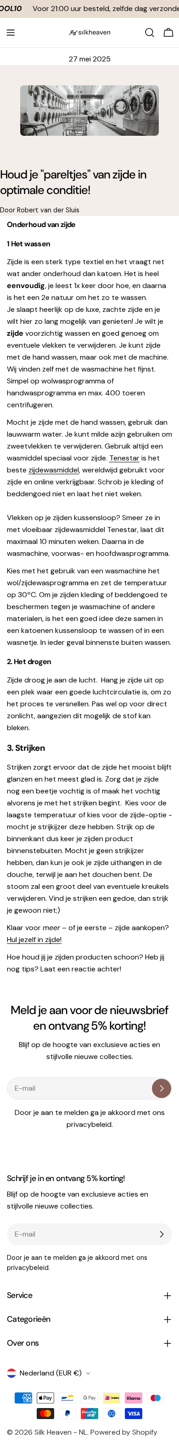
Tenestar (124, 458)
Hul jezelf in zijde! (34, 939)
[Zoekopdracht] (149, 32)
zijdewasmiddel (53, 470)
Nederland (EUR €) (51, 1373)
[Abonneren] (161, 1088)
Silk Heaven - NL (60, 1432)
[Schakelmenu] (10, 32)
